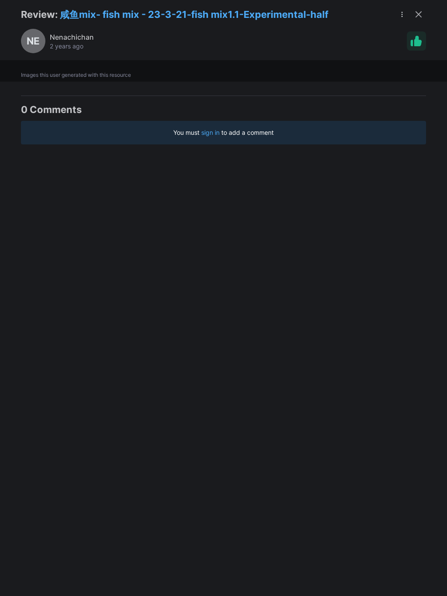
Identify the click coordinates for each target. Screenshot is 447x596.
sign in (210, 132)
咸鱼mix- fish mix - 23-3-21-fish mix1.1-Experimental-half (194, 14)
